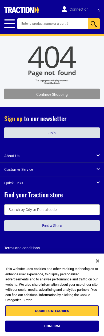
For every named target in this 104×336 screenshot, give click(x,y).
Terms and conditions (22, 248)
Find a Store (52, 225)
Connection (79, 9)
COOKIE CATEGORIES (52, 311)
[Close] (97, 261)
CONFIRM (52, 326)
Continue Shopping (52, 94)
